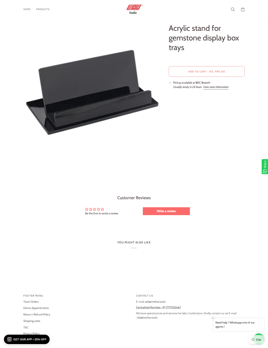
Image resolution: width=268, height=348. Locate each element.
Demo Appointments (36, 308)
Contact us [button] (144, 295)
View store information (216, 87)
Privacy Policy (31, 333)
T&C (25, 327)
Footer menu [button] (33, 295)
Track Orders (31, 301)
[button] (27, 339)
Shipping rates (31, 321)
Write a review (166, 211)
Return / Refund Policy (36, 314)
